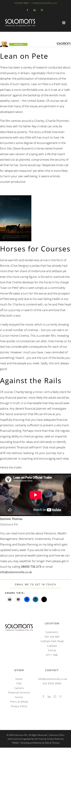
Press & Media (19, 701)
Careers (19, 688)
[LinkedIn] (49, 696)
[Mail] (60, 696)
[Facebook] (43, 696)
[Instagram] (54, 696)
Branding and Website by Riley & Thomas (40, 742)
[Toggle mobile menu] (64, 23)
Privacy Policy (19, 706)
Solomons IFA (9, 524)
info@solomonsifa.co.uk (44, 2)
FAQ (19, 683)
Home (19, 679)
